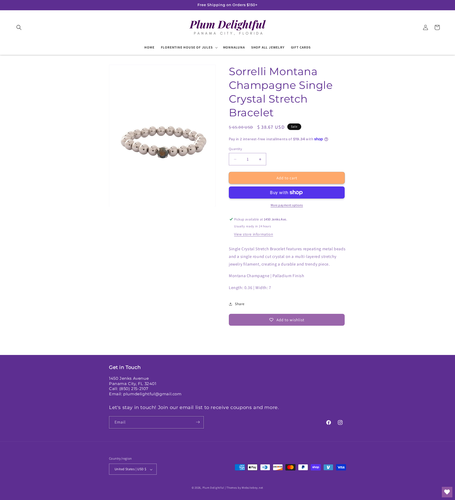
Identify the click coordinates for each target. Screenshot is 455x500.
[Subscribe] (198, 422)
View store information (253, 234)
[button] (19, 27)
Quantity (235, 149)
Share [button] (240, 303)
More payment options (287, 205)
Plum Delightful (213, 488)
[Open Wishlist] (447, 492)
